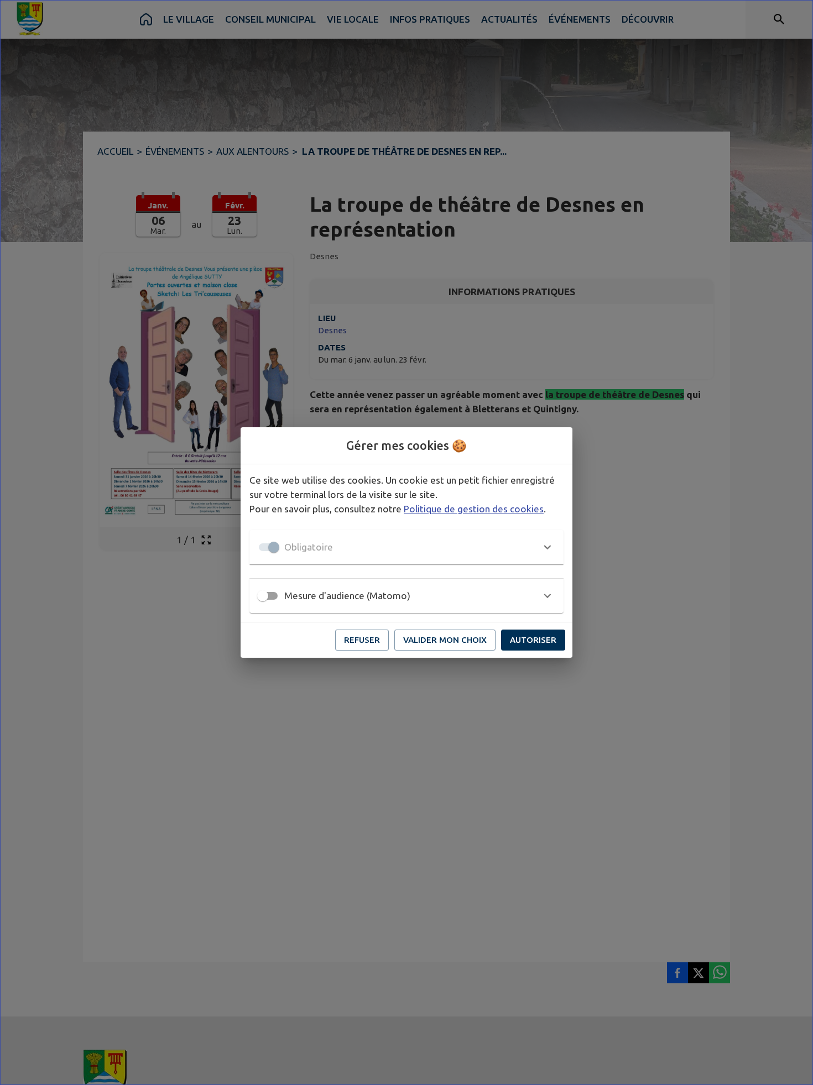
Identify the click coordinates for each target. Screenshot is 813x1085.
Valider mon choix (445, 639)
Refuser (362, 639)
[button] (406, 547)
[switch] (262, 595)
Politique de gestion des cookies (474, 509)
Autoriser (533, 639)
